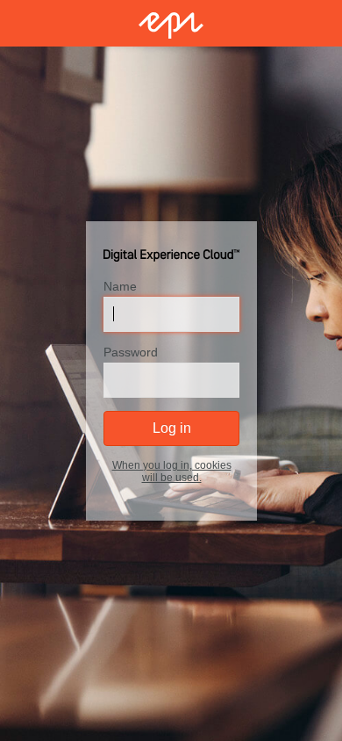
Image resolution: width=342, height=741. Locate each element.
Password (130, 351)
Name (120, 285)
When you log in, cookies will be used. (171, 470)
